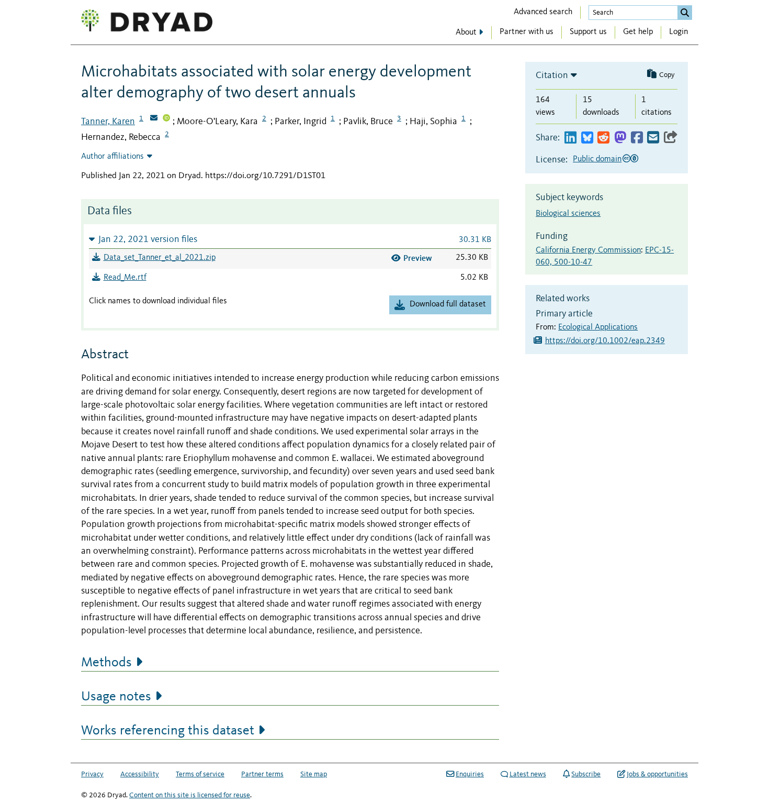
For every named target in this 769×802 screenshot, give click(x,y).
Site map (313, 774)
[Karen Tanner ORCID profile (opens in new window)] (166, 119)
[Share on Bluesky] (587, 138)
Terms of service (200, 774)
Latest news (528, 774)
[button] (290, 239)
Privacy (92, 774)
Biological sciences (568, 214)
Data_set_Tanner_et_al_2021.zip (160, 258)
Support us (588, 32)
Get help (638, 32)
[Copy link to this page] (670, 138)
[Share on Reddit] (603, 138)
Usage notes (116, 697)
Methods (106, 662)
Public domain (597, 159)
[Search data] (684, 12)
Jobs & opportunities (657, 774)
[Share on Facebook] (637, 138)
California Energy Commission (588, 250)
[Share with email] (653, 138)
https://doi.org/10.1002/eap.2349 (605, 341)
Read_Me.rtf (125, 277)
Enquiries (470, 774)
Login (678, 32)
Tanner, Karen (108, 121)
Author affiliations (112, 156)
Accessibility (139, 774)
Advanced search (543, 12)
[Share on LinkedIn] (570, 138)
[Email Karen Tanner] (154, 119)
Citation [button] (552, 75)
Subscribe (586, 774)
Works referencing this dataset (167, 731)
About (466, 32)
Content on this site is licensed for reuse (189, 795)
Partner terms (262, 774)
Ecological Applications (598, 327)
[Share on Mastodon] (620, 138)
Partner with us (526, 32)
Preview (417, 258)
